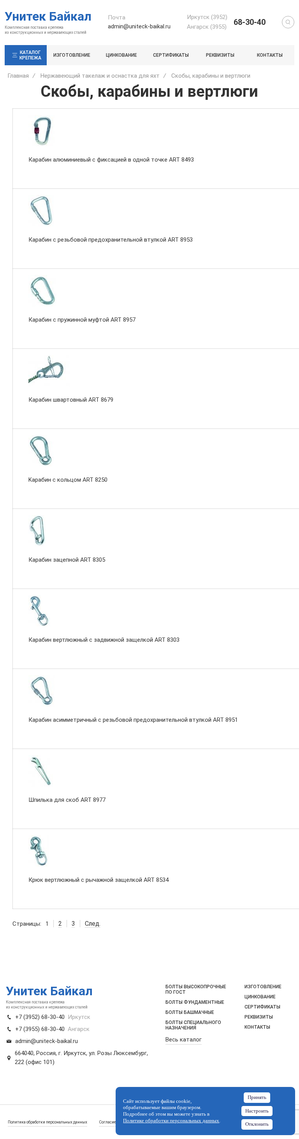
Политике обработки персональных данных (171, 1120)
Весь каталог (183, 1039)
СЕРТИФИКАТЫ (171, 55)
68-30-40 (250, 22)
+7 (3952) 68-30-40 (40, 1017)
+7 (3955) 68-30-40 (40, 1029)
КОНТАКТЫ (270, 55)
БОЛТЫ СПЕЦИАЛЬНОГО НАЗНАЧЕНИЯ (193, 1025)
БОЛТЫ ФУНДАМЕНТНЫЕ (194, 1002)
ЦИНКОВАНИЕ (121, 55)
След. (92, 923)
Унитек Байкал (48, 16)
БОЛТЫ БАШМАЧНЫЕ (189, 1012)
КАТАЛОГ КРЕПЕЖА (30, 55)
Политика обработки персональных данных (47, 1122)
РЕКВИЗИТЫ (220, 55)
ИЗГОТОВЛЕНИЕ (71, 55)
